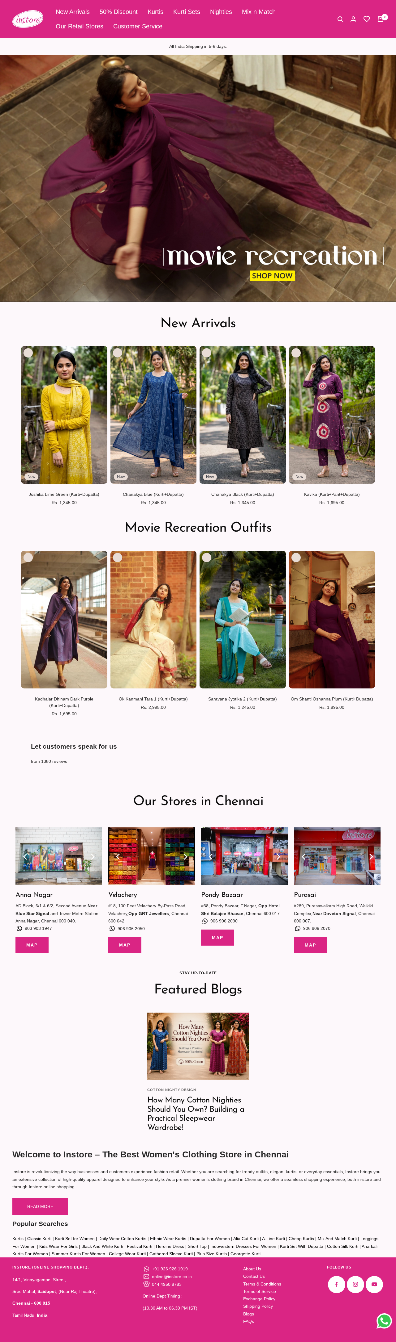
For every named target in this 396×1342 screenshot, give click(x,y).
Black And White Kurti (102, 1246)
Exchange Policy (259, 1298)
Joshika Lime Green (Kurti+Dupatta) (64, 494)
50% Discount (119, 11)
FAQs (248, 1321)
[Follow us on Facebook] (336, 1284)
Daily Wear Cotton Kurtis (122, 1238)
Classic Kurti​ (39, 1238)
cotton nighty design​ (171, 1090)
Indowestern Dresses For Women (243, 1246)
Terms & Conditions (262, 1283)
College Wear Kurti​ (127, 1253)
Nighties (221, 11)
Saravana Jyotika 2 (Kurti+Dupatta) (242, 698)
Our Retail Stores (79, 26)
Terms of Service (259, 1291)
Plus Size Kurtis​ (211, 1253)
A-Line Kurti (273, 1238)
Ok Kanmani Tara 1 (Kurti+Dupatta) (153, 698)
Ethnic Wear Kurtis (168, 1238)
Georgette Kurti (245, 1253)
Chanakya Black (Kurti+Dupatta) (242, 494)
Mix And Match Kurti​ (337, 1238)
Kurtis (155, 11)
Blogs (248, 1313)
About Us (252, 1268)
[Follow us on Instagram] (355, 1284)
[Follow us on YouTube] (374, 1284)
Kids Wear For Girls (58, 1246)
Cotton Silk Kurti (342, 1246)
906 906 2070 (316, 928)
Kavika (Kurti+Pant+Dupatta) (332, 494)
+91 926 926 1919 (170, 1268)
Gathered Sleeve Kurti (171, 1253)
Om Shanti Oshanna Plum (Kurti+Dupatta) (332, 698)
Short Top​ (197, 1246)
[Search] (340, 19)
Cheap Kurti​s (301, 1238)
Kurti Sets (186, 11)
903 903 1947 (38, 928)
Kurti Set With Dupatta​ (301, 1246)
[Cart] (380, 19)
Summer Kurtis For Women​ (78, 1253)
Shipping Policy (258, 1306)
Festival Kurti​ (139, 1246)
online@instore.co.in (172, 1276)
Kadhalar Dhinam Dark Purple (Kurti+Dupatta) (64, 702)
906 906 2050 (131, 928)
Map (32, 945)
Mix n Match (259, 11)
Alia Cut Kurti (246, 1238)
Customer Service (137, 26)
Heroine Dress (170, 1246)
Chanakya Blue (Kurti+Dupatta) (153, 494)
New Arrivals (73, 11)
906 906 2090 (224, 920)
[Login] (353, 19)
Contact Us (254, 1276)
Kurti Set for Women (75, 1238)
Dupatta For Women (210, 1238)
